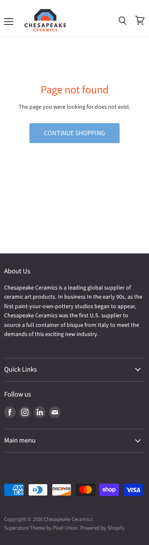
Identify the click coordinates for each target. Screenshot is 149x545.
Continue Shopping (74, 133)
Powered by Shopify (102, 528)
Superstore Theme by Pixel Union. (41, 528)
